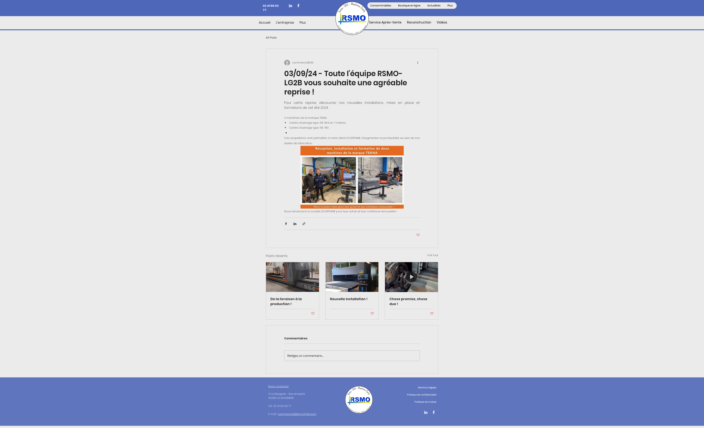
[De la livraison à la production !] (292, 277)
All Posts (271, 37)
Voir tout (432, 255)
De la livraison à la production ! (286, 301)
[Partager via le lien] (304, 223)
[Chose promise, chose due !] (411, 277)
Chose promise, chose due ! (408, 301)
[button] (409, 5)
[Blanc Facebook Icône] (298, 5)
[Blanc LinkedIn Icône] (290, 5)
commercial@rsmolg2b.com (297, 414)
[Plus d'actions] (417, 63)
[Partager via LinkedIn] (295, 223)
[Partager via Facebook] (286, 223)
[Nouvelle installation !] (352, 277)
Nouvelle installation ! (348, 299)
